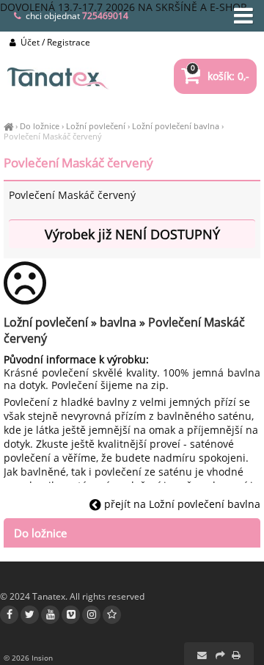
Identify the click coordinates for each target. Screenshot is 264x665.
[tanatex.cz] (8, 125)
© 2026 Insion (28, 658)
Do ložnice (39, 125)
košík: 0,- (220, 76)
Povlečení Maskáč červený (53, 136)
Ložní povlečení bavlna (175, 125)
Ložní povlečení (95, 125)
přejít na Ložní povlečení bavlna (180, 504)
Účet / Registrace (54, 42)
